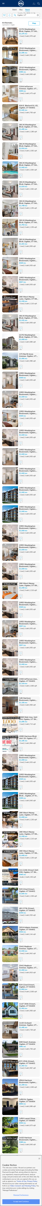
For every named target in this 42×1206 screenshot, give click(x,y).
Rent (27, 9)
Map (34, 23)
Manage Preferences (20, 1195)
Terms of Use (21, 1181)
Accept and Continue (21, 1202)
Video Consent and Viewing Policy (23, 1186)
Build (14, 9)
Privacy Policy (32, 1181)
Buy (21, 9)
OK (39, 1158)
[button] (15, 15)
